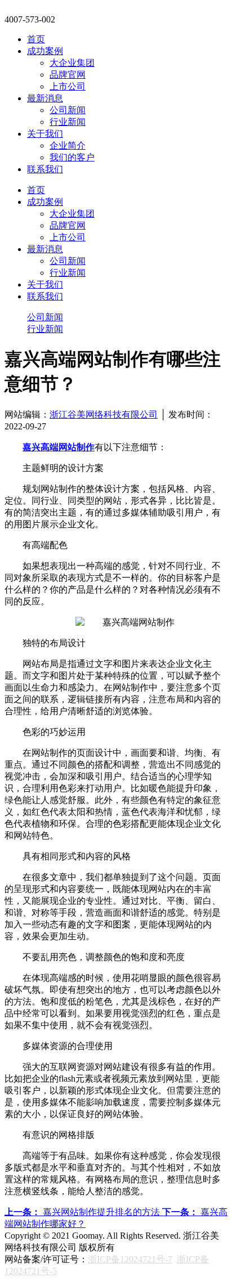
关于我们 (45, 133)
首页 (36, 39)
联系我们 (45, 169)
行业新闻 (68, 122)
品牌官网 (68, 74)
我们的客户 (72, 157)
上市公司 (68, 86)
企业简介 (68, 145)
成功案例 (45, 51)
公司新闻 (68, 110)
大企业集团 (72, 63)
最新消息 (45, 98)
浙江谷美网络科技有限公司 (104, 414)
